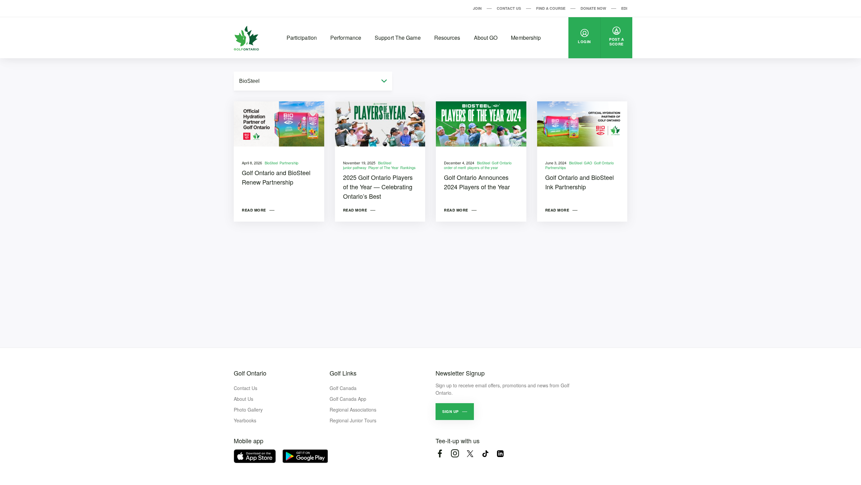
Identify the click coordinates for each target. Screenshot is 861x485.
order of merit (455, 167)
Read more (254, 210)
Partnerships (555, 167)
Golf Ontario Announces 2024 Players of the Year (477, 182)
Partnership (288, 162)
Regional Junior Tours (353, 420)
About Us (243, 398)
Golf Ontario (502, 162)
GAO (588, 162)
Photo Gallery (248, 409)
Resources (447, 37)
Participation (302, 37)
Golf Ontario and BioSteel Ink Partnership (579, 182)
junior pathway (355, 167)
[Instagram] (455, 453)
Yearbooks (245, 420)
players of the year (482, 167)
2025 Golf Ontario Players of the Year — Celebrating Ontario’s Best (378, 186)
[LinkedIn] (500, 453)
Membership (526, 37)
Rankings (408, 167)
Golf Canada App (348, 398)
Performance (345, 37)
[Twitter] (470, 453)
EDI (624, 8)
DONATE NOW (593, 8)
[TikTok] (485, 453)
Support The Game (398, 37)
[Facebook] (440, 453)
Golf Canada (343, 388)
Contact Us (509, 8)
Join (477, 8)
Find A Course (550, 8)
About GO (486, 37)
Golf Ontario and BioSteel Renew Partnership (276, 177)
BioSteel (271, 162)
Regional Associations (353, 409)
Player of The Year (383, 167)
